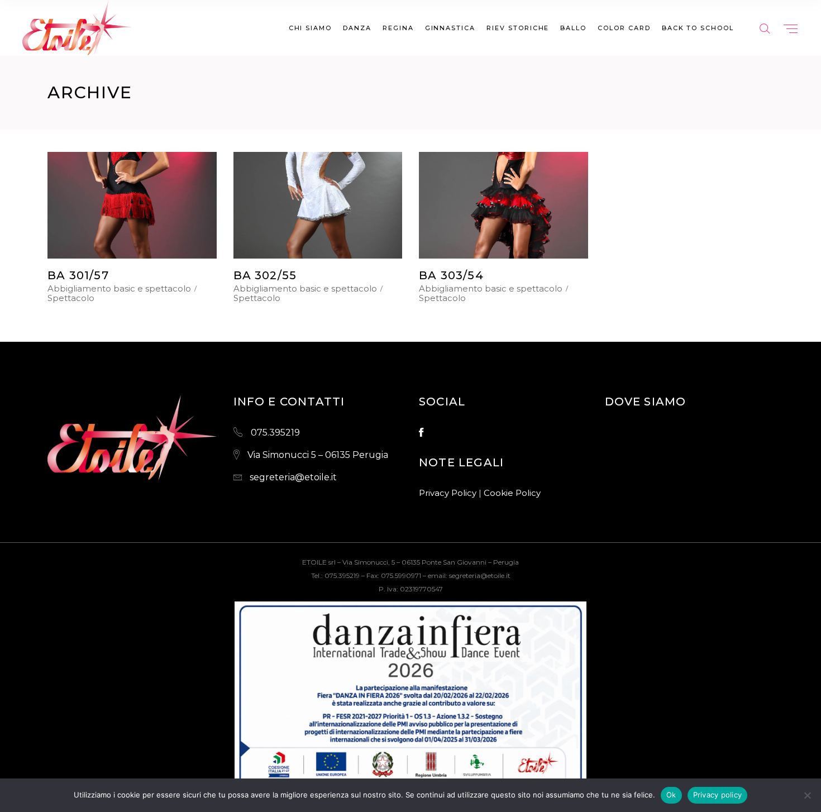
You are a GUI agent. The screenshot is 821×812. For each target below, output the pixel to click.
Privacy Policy (447, 493)
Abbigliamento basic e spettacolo (119, 288)
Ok (671, 794)
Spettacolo (70, 298)
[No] (807, 795)
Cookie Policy (512, 493)
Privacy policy (717, 794)
